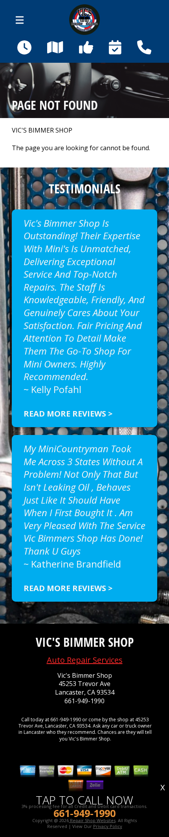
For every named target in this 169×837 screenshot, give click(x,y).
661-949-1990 (84, 701)
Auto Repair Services (85, 660)
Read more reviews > (68, 413)
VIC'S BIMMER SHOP (42, 130)
